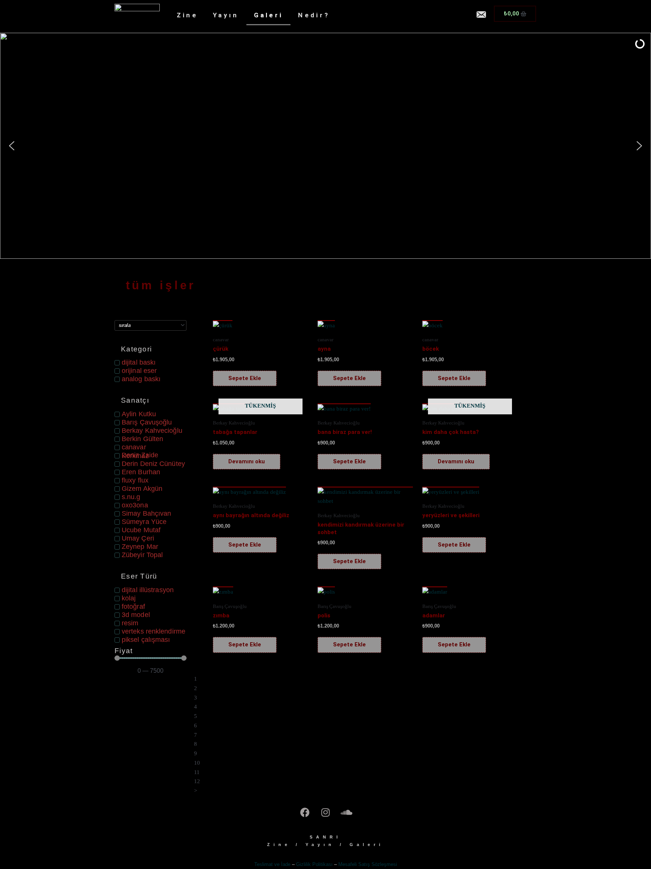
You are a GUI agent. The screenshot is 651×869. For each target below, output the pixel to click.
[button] (325, 146)
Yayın (226, 15)
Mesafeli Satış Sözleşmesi (367, 864)
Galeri (268, 15)
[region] (325, 146)
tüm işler (161, 285)
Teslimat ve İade (272, 864)
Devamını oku (246, 461)
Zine (187, 15)
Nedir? (314, 15)
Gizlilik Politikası (314, 864)
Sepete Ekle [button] (244, 378)
